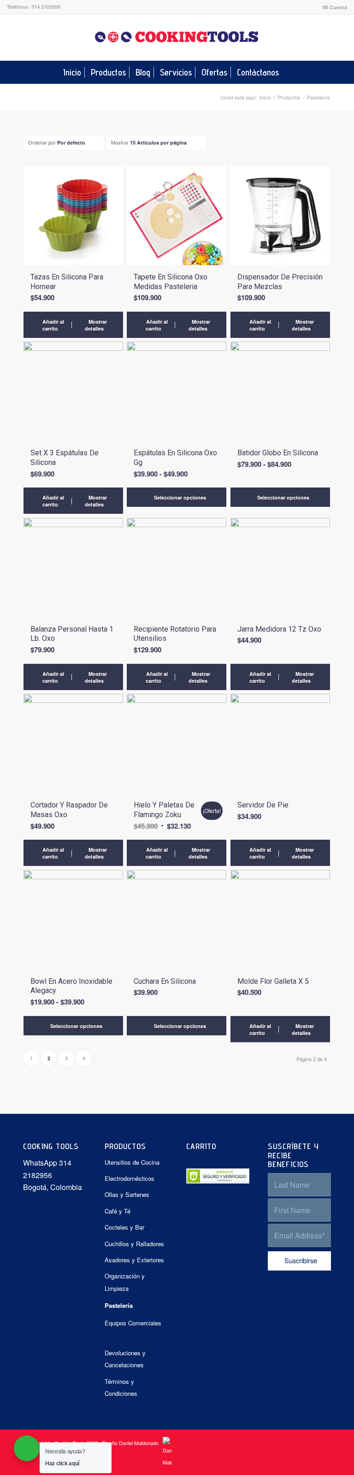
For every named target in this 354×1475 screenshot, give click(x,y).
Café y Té (117, 1211)
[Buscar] (289, 72)
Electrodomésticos (129, 1178)
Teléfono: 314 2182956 (33, 6)
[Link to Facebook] (326, 37)
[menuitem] (332, 7)
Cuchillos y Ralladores (134, 1243)
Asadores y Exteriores (134, 1259)
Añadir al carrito (52, 325)
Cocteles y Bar (124, 1227)
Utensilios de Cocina (132, 1162)
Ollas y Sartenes (127, 1194)
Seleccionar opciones (179, 497)
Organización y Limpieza (125, 1282)
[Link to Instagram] (340, 37)
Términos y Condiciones (121, 1387)
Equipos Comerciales (133, 1322)
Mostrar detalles (96, 325)
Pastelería (119, 1305)
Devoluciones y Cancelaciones (125, 1358)
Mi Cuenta (335, 7)
